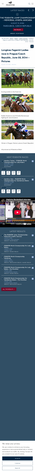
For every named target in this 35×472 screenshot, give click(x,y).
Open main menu (32, 3)
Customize (17, 463)
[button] (28, 10)
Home (11, 38)
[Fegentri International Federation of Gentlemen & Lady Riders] (10, 3)
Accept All (17, 458)
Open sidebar (2, 3)
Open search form (29, 3)
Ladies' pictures (23, 38)
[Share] (32, 46)
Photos (16, 38)
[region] (17, 456)
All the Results (8, 289)
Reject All (17, 468)
